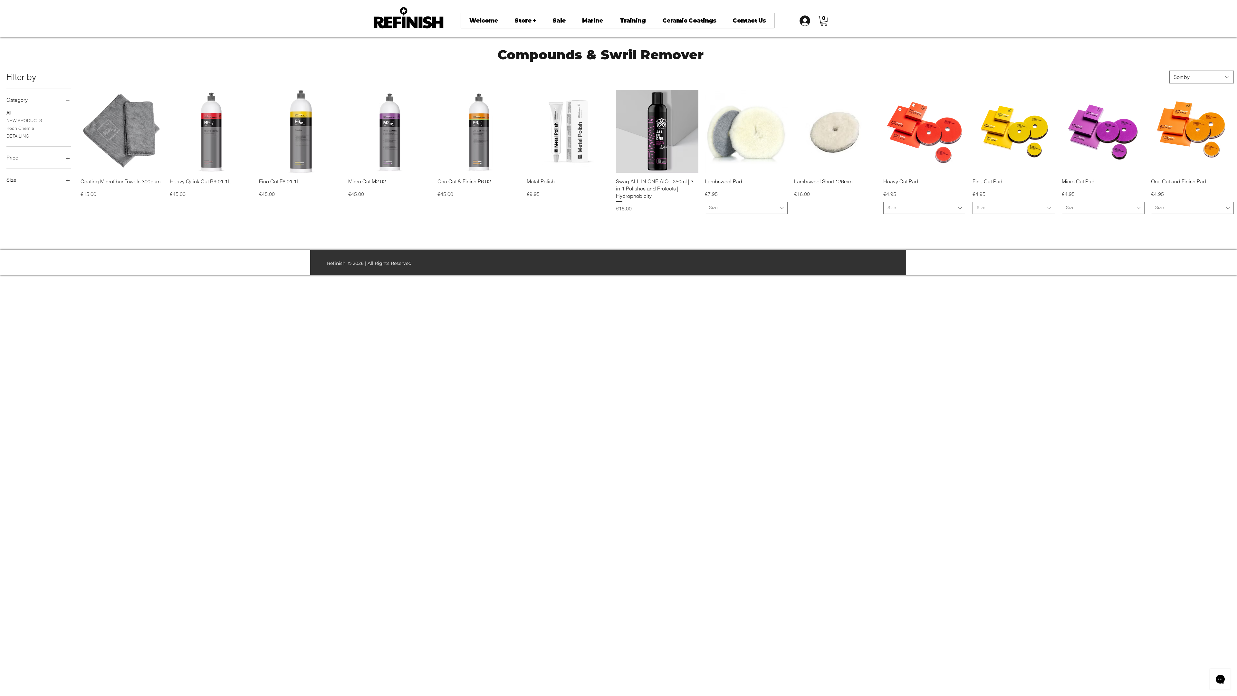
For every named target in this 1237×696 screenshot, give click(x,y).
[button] (824, 21)
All (8, 113)
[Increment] (158, 223)
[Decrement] (86, 223)
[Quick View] (122, 131)
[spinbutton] (122, 223)
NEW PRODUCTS (24, 120)
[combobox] (1201, 77)
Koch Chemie (20, 128)
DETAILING (17, 136)
